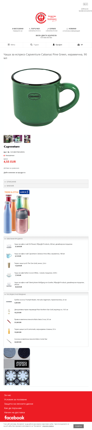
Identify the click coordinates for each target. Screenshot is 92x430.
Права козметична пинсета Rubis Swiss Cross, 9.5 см (32, 319)
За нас (7, 395)
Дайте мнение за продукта (14, 173)
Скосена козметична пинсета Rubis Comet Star (30, 339)
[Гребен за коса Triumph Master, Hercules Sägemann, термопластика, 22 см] (9, 302)
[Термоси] (46, 211)
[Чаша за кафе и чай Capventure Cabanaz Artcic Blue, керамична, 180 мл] (9, 256)
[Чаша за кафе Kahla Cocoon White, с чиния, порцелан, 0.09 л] (9, 275)
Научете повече (48, 426)
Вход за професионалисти (85, 10)
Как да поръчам (13, 408)
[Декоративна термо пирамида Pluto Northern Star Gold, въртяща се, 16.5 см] (9, 311)
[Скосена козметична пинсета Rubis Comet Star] (9, 341)
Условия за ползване (15, 399)
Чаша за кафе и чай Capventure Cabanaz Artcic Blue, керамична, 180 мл (39, 254)
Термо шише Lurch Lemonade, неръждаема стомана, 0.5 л (35, 329)
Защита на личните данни (18, 403)
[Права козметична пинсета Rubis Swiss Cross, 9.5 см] (9, 321)
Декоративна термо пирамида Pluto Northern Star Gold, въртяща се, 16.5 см (41, 310)
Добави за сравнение (11, 168)
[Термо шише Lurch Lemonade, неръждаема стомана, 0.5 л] (9, 331)
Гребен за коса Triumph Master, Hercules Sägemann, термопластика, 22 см (40, 300)
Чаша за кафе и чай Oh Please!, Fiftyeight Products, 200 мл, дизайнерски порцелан (43, 244)
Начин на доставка (14, 412)
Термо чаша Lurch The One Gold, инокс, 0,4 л (30, 263)
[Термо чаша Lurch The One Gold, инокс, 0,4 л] (9, 265)
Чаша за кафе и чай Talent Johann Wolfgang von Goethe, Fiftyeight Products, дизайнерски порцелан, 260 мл (49, 283)
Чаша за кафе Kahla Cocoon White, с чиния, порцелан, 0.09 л (35, 273)
